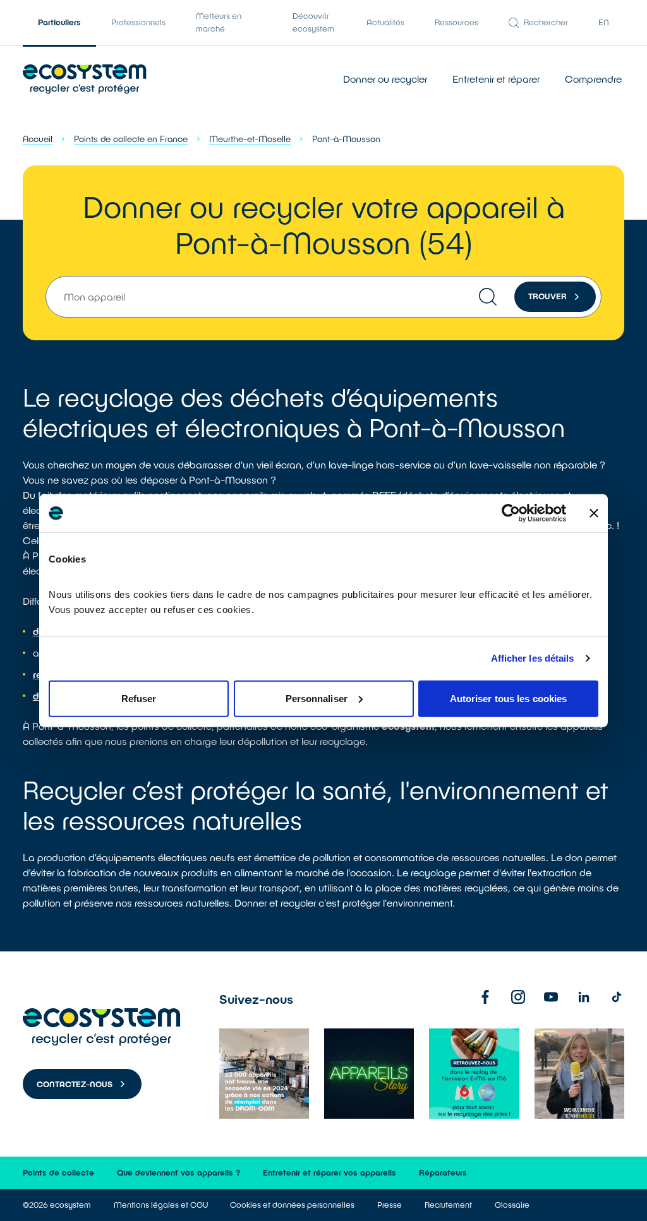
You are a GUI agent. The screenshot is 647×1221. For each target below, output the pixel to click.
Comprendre (593, 79)
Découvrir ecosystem (313, 22)
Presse (389, 1205)
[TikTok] (616, 997)
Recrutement (448, 1205)
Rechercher (546, 22)
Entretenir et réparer (496, 79)
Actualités (385, 22)
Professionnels (138, 22)
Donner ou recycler (385, 79)
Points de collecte (58, 1172)
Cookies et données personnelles (292, 1205)
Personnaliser (317, 698)
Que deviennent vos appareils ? (179, 1172)
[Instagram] (518, 997)
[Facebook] (485, 997)
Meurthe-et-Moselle (250, 138)
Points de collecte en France (131, 138)
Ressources (456, 22)
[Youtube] (551, 997)
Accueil (37, 138)
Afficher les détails (532, 658)
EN (603, 22)
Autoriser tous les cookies (508, 698)
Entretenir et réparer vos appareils (329, 1172)
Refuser (139, 698)
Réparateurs (443, 1172)
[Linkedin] (583, 997)
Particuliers (59, 22)
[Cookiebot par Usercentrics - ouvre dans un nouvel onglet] (511, 513)
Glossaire (512, 1205)
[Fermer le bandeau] (594, 513)
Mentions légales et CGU (161, 1205)
